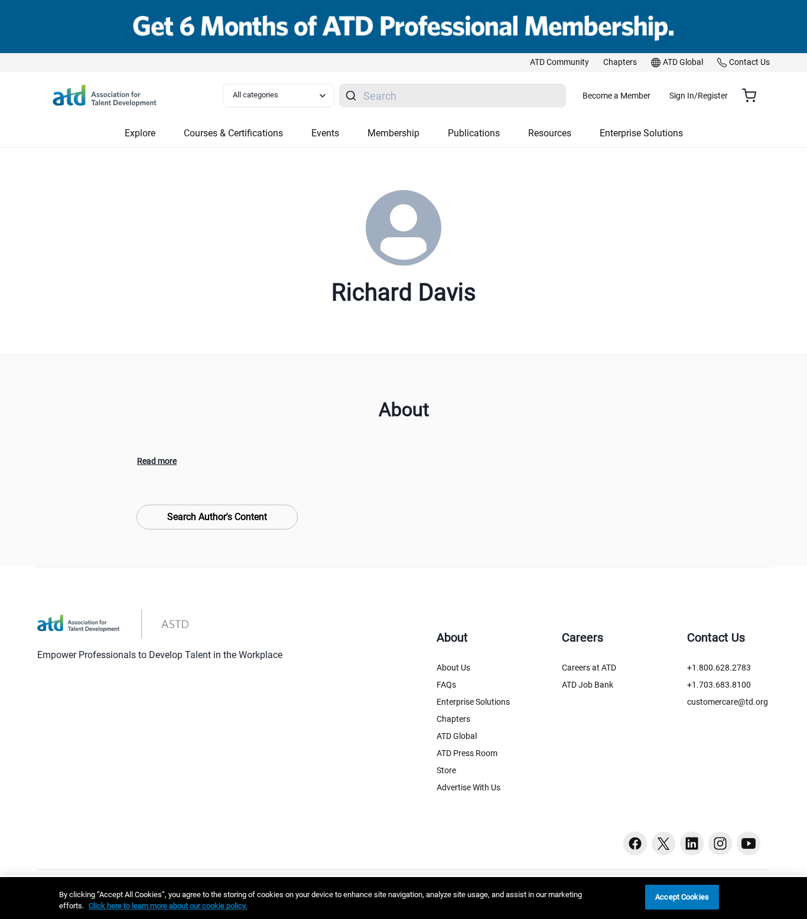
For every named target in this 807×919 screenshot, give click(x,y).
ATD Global (457, 736)
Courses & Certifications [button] (233, 133)
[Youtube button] (748, 843)
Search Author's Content (217, 516)
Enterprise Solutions (473, 702)
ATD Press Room (467, 753)
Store (446, 770)
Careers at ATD (589, 667)
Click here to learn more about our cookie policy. (168, 906)
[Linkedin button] (692, 843)
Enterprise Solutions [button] (641, 133)
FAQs (446, 684)
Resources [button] (549, 133)
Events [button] (325, 133)
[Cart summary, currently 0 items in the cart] (753, 95)
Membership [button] (393, 133)
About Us (453, 667)
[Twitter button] (663, 843)
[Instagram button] (720, 843)
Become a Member (616, 95)
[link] (559, 62)
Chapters (453, 719)
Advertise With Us (468, 787)
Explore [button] (140, 133)
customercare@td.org (727, 702)
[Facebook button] (635, 843)
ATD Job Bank (587, 684)
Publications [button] (474, 133)
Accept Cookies (682, 896)
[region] (403, 898)
